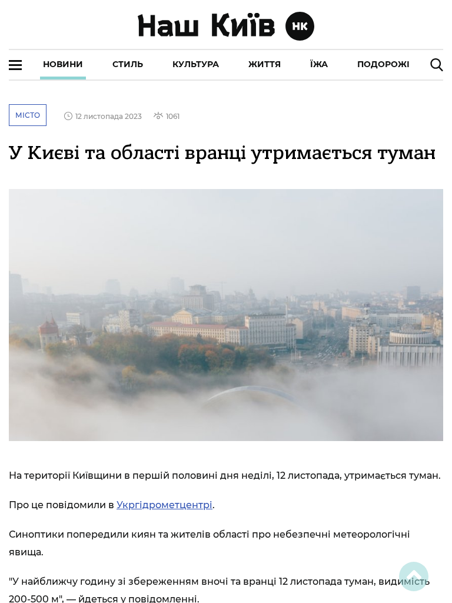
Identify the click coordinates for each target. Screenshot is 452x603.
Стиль (127, 64)
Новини (63, 64)
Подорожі (383, 64)
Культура (195, 64)
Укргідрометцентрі (164, 505)
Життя (264, 64)
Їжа (319, 64)
